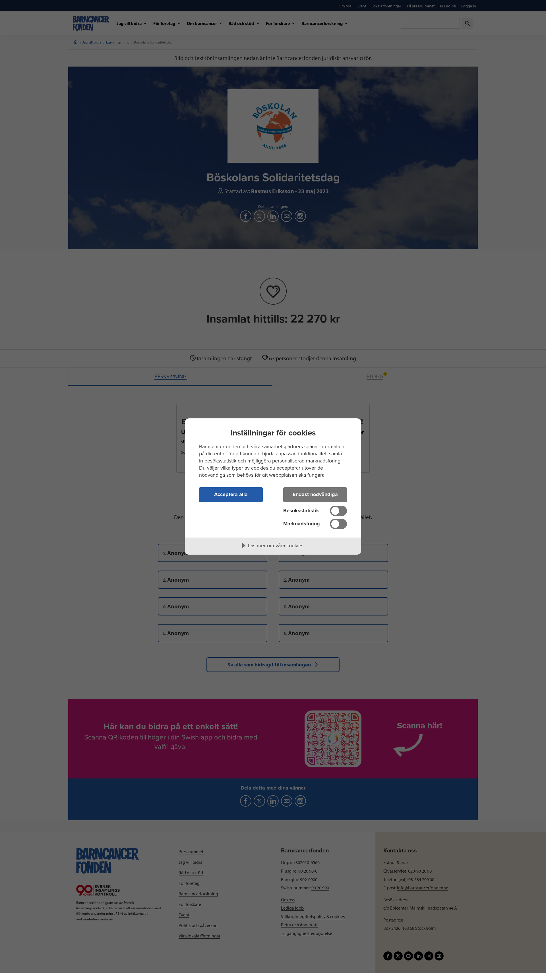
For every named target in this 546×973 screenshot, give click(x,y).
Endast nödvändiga (315, 494)
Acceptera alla (231, 494)
